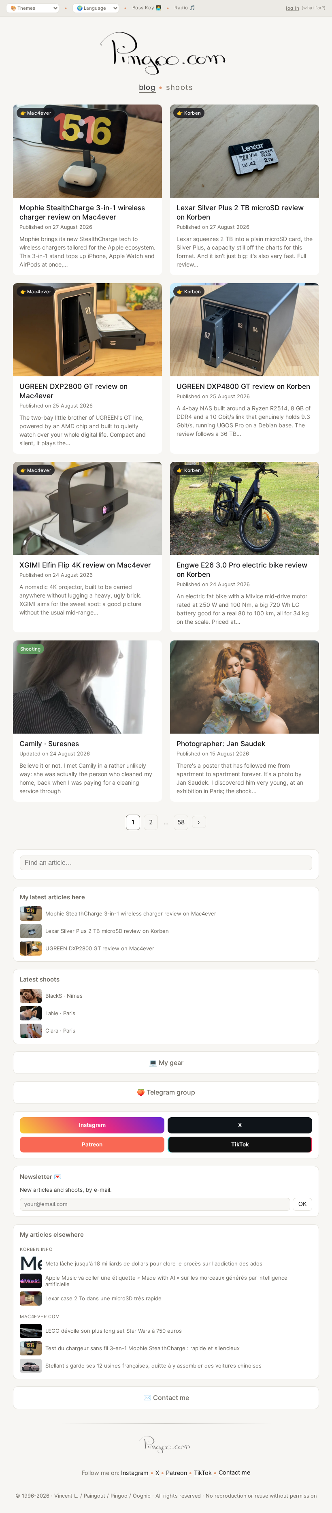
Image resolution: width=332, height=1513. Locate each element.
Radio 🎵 (185, 8)
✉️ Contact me (166, 1397)
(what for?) (314, 8)
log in (292, 8)
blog (147, 87)
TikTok (240, 1144)
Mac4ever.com (40, 1316)
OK (302, 1204)
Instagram (92, 1125)
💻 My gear (166, 1062)
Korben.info (36, 1249)
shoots (180, 87)
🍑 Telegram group (166, 1092)
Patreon (92, 1144)
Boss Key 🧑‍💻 (147, 8)
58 (181, 822)
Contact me (234, 1472)
